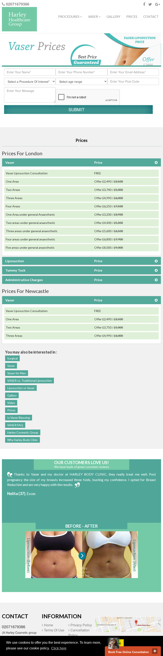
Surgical (12, 358)
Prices (131, 16)
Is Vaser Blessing (18, 417)
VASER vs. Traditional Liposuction (29, 380)
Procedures (69, 16)
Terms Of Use (53, 630)
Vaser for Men (16, 373)
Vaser (11, 366)
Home (48, 625)
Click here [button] (58, 648)
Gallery (113, 16)
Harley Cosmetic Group (22, 432)
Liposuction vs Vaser (21, 388)
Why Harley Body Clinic (22, 440)
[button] (81, 162)
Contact (151, 16)
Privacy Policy (81, 625)
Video (11, 403)
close (154, 651)
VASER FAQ (15, 425)
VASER (93, 16)
